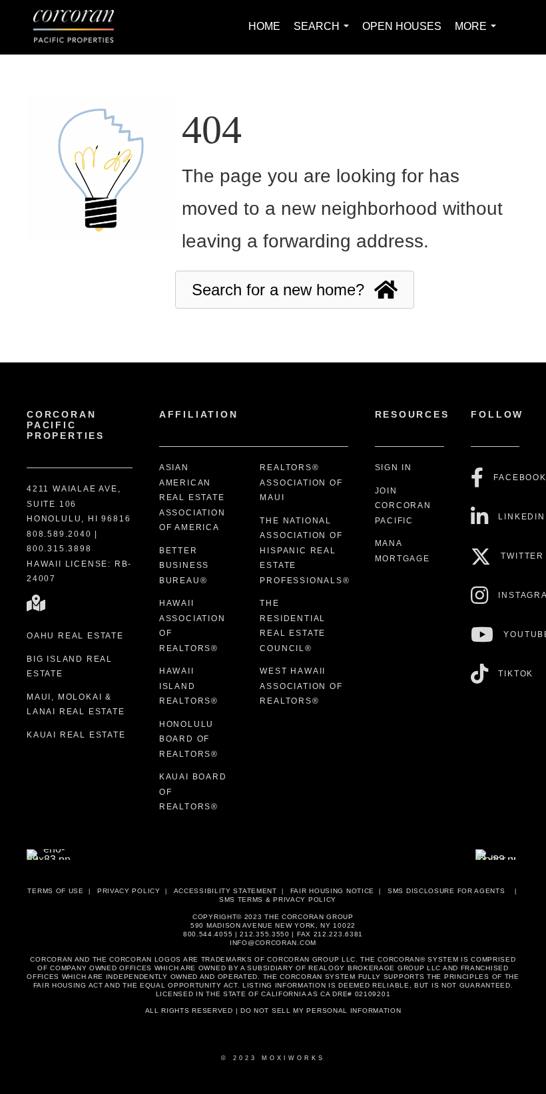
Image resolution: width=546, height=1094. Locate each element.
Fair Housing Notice (332, 890)
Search (324, 34)
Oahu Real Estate (75, 635)
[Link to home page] (80, 27)
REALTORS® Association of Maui (301, 482)
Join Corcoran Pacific (403, 505)
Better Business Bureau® (184, 565)
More (478, 34)
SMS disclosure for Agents (446, 890)
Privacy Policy (128, 890)
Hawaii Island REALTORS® (188, 686)
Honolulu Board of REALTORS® (188, 739)
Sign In (394, 467)
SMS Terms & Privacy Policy (277, 899)
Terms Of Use (55, 890)
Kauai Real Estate (76, 735)
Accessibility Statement (225, 890)
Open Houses (401, 26)
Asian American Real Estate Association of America (192, 497)
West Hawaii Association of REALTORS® (301, 686)
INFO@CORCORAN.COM (273, 942)
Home (264, 26)
